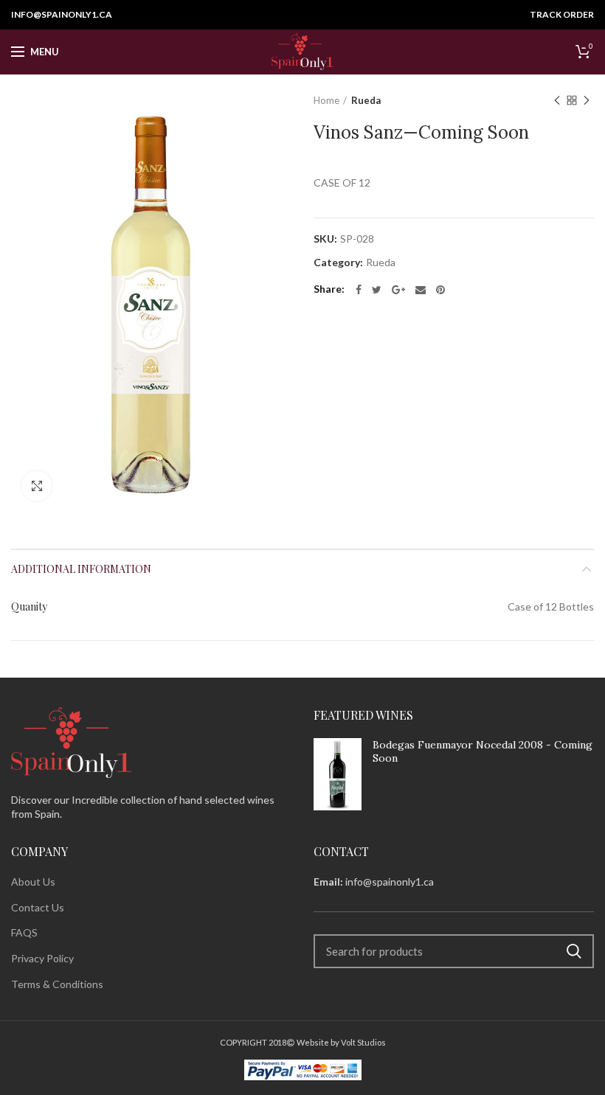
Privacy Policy (42, 958)
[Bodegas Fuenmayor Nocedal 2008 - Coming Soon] (338, 774)
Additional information (81, 569)
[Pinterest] (440, 289)
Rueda (366, 100)
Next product (586, 100)
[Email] (420, 289)
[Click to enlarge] (37, 486)
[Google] (398, 289)
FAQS (24, 932)
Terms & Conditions (57, 984)
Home (326, 100)
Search (574, 951)
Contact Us (37, 907)
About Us (33, 881)
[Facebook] (358, 289)
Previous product (557, 100)
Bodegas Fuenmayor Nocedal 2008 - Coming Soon (482, 751)
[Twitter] (377, 289)
